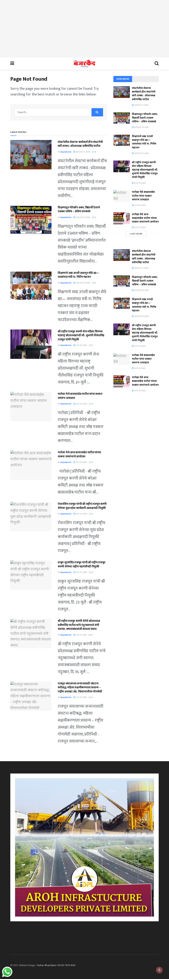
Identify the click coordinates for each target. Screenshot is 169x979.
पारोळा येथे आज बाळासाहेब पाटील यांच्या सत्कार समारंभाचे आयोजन (79, 454)
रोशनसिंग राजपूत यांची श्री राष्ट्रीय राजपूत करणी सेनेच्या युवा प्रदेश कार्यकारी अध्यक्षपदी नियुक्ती (82, 506)
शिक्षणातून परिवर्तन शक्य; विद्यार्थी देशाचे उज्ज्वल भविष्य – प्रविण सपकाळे (79, 209)
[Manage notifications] (159, 970)
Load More (136, 234)
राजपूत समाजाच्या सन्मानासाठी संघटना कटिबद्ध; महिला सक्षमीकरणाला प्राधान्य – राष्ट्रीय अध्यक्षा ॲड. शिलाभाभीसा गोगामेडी (80, 687)
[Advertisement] (84, 28)
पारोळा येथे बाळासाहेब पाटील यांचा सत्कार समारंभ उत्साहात (80, 395)
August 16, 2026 (82, 217)
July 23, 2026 (81, 572)
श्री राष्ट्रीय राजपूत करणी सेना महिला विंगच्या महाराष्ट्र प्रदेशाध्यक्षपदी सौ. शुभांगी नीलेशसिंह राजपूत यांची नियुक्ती (81, 335)
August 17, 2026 (82, 152)
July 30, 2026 (81, 345)
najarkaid (65, 152)
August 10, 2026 (82, 283)
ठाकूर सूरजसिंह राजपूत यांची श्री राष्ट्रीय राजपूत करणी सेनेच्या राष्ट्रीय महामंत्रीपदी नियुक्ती (81, 564)
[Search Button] (97, 112)
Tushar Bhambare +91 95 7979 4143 (55, 965)
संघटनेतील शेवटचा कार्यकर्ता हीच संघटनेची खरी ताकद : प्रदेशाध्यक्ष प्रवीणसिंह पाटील (80, 144)
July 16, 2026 (81, 697)
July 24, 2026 (81, 403)
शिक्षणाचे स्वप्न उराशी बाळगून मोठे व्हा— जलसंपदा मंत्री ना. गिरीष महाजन (78, 275)
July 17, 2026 (81, 635)
